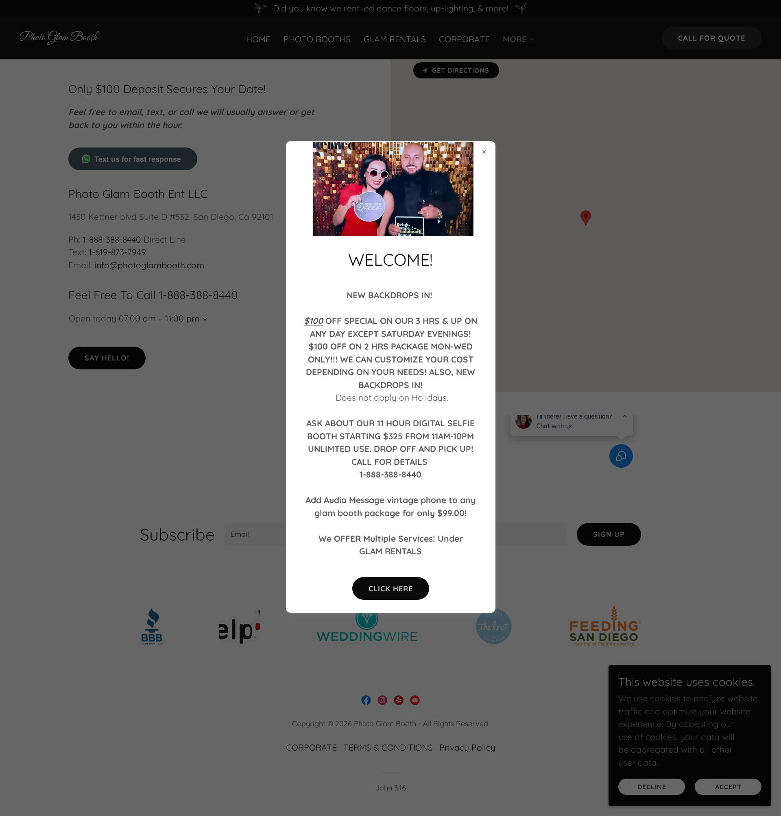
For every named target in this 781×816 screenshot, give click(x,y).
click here (391, 588)
